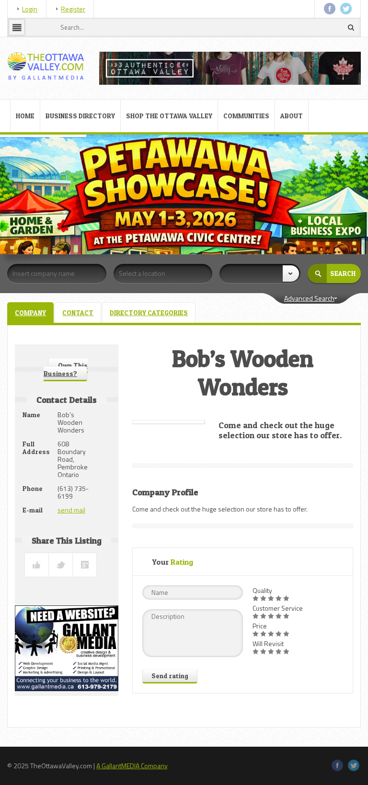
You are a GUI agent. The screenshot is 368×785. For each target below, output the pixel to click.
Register (73, 9)
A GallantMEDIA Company (132, 766)
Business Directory (80, 116)
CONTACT (77, 312)
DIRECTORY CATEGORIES (149, 312)
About (291, 116)
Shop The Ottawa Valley (169, 116)
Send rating (169, 675)
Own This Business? (66, 369)
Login (29, 9)
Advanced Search (309, 298)
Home (25, 116)
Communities (246, 116)
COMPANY (30, 312)
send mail (71, 510)
